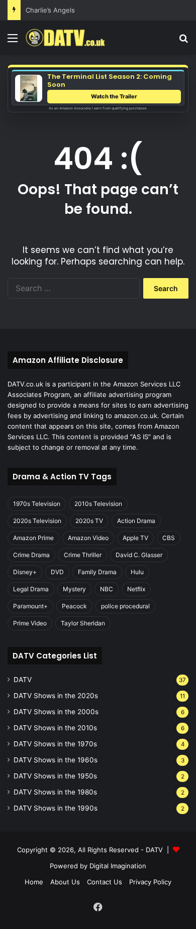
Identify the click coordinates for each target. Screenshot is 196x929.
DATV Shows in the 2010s (55, 728)
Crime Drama (31, 555)
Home (34, 882)
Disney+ (25, 572)
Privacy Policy (150, 882)
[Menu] (13, 41)
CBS (168, 538)
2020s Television (37, 520)
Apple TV (135, 538)
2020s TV (89, 520)
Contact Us (104, 882)
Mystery (74, 589)
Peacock (74, 606)
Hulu (137, 572)
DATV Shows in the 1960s (55, 760)
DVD (57, 572)
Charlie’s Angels (50, 10)
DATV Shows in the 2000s (56, 712)
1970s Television (36, 503)
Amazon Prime (33, 538)
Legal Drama (31, 589)
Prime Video (30, 623)
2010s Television (98, 503)
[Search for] (183, 41)
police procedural (125, 606)
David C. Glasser (139, 555)
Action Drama (136, 520)
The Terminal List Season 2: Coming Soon (109, 80)
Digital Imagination (117, 866)
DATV (23, 680)
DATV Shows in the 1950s (55, 776)
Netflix (136, 589)
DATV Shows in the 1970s (55, 744)
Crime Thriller (83, 555)
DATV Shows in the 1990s (55, 808)
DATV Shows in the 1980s (55, 792)
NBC (106, 589)
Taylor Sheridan (83, 623)
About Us (65, 882)
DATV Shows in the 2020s (56, 696)
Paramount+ (30, 606)
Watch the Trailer (114, 96)
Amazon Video (88, 538)
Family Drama (97, 572)
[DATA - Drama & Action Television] (65, 38)
